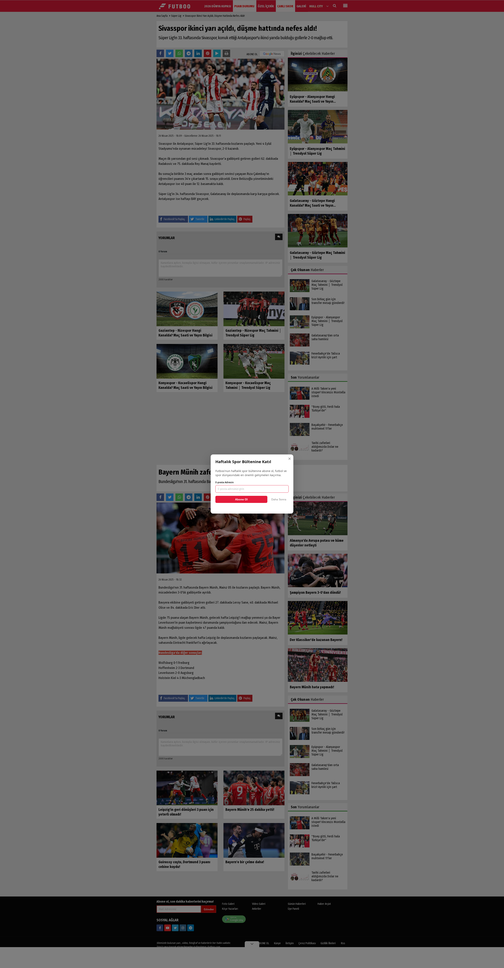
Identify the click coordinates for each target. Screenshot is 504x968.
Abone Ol (241, 499)
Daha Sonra (278, 499)
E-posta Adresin (224, 482)
